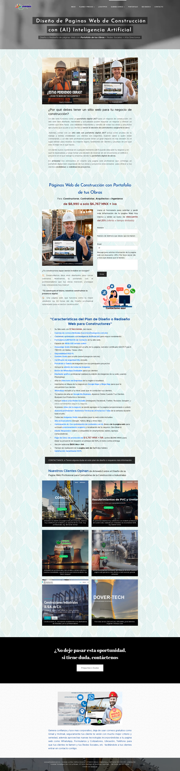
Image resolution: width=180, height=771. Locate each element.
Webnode (94, 767)
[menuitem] (73, 7)
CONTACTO (131, 762)
